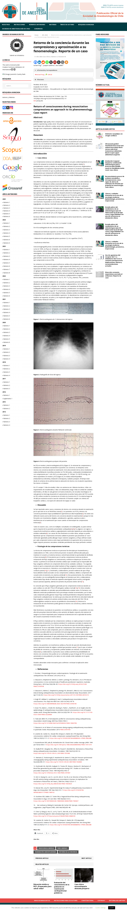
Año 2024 (39, 57)
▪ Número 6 (6, 216)
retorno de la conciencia (68, 852)
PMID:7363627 (73, 801)
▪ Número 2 (6, 205)
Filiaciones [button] (40, 79)
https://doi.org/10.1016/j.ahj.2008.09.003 (47, 784)
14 (76, 588)
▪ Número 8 (6, 273)
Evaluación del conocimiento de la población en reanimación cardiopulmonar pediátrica (61, 887)
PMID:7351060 (65, 753)
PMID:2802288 (86, 738)
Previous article (42, 858)
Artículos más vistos (105, 129)
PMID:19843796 (71, 723)
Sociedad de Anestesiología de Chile (16, 29)
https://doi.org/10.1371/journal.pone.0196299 (49, 816)
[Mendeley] (55, 62)
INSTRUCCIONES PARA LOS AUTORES (65, 900)
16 (76, 601)
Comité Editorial (87, 900)
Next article (86, 858)
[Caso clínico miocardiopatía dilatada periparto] (84, 881)
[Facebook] (35, 62)
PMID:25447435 (65, 730)
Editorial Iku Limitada (117, 900)
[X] (51, 62)
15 (79, 588)
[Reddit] (43, 62)
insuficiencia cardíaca (46, 848)
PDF (35, 101)
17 (77, 647)
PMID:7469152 (49, 792)
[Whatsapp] (47, 62)
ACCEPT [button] (111, 908)
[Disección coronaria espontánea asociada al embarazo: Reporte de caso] (100, 276)
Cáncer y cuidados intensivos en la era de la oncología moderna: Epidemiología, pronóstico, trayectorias (114, 197)
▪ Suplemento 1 (7, 399)
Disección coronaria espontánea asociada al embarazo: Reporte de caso (113, 275)
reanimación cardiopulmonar (45, 852)
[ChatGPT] (58, 62)
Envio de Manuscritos (42, 900)
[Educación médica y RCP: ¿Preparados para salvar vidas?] (43, 881)
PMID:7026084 (77, 762)
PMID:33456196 (71, 704)
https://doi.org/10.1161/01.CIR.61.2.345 (47, 753)
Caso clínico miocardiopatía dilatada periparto (82, 886)
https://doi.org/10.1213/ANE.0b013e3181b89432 (50, 723)
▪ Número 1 (6, 202)
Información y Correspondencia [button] (47, 70)
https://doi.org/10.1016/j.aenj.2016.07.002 (72, 684)
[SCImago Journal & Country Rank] (13, 74)
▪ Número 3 (6, 208)
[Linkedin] (39, 62)
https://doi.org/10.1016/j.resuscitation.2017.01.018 (60, 695)
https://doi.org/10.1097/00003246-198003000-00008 (51, 801)
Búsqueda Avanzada (86, 24)
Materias (52, 24)
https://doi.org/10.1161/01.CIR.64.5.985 (59, 762)
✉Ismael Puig (39, 74)
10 (45, 570)
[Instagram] (11, 107)
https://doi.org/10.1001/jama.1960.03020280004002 (63, 745)
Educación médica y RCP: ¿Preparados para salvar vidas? (42, 886)
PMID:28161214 (83, 695)
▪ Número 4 (6, 211)
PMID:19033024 (67, 784)
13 (82, 582)
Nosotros (6, 24)
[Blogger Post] (62, 62)
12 (66, 575)
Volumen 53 (62, 57)
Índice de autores (67, 24)
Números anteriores (37, 24)
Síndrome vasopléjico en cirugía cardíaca (114, 135)
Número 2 (54, 57)
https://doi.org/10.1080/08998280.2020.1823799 (50, 704)
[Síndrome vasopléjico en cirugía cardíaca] (100, 138)
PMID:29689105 (70, 816)
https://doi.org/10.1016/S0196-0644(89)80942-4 (65, 738)
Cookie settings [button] (100, 908)
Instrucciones (19, 24)
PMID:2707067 (65, 773)
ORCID (50, 74)
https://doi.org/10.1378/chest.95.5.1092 (47, 773)
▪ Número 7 (6, 269)
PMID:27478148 (39, 686)
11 (48, 570)
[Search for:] (17, 86)
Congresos (38, 29)
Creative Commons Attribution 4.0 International (13, 68)
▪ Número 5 (6, 214)
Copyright (101, 900)
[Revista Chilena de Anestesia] (63, 11)
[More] (66, 62)
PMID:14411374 (86, 745)
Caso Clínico (47, 57)
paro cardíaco (62, 848)
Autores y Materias (8, 97)
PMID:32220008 (46, 714)
